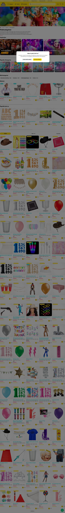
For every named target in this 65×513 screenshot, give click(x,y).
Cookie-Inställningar (27, 59)
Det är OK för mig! (37, 59)
